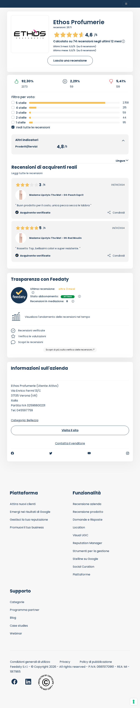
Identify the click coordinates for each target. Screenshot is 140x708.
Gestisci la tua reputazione (29, 520)
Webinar (16, 633)
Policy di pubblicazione (96, 662)
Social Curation (83, 567)
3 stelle (21, 113)
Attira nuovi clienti (23, 504)
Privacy (65, 662)
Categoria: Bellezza (24, 420)
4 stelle (21, 108)
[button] (70, 317)
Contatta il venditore (70, 443)
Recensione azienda (87, 504)
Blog (13, 618)
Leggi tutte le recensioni (26, 173)
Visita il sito (70, 430)
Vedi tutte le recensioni (33, 127)
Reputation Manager (87, 543)
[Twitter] (50, 453)
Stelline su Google (85, 559)
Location (79, 527)
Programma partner (24, 610)
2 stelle (21, 117)
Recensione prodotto (88, 512)
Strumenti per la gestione (91, 551)
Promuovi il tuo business (27, 527)
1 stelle (21, 122)
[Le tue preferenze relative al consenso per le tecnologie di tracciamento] (133, 701)
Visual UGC (80, 535)
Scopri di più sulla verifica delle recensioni (69, 349)
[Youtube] (89, 453)
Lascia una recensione (70, 60)
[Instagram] (127, 453)
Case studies (19, 626)
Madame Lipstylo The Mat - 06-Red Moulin (55, 238)
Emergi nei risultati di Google (30, 512)
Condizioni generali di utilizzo (30, 662)
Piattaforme (81, 574)
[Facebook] (12, 453)
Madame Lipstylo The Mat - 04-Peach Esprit (56, 194)
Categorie (17, 602)
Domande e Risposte (87, 520)
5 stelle (21, 103)
